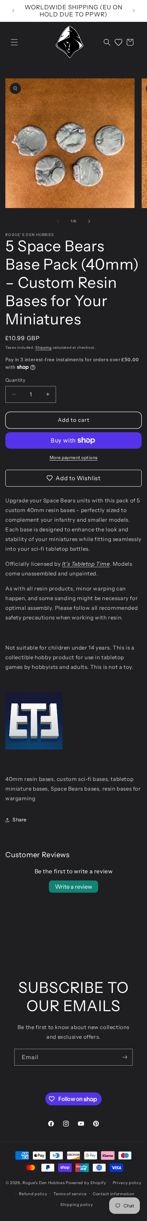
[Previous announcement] (13, 11)
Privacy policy (127, 1182)
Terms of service (70, 1193)
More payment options (74, 457)
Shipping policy (76, 1204)
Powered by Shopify (86, 1182)
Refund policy (33, 1193)
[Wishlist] (118, 42)
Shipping (43, 347)
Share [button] (19, 819)
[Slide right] (89, 221)
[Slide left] (58, 221)
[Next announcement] (134, 11)
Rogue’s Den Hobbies (43, 1182)
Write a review (73, 886)
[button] (14, 42)
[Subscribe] (124, 1057)
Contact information (113, 1193)
